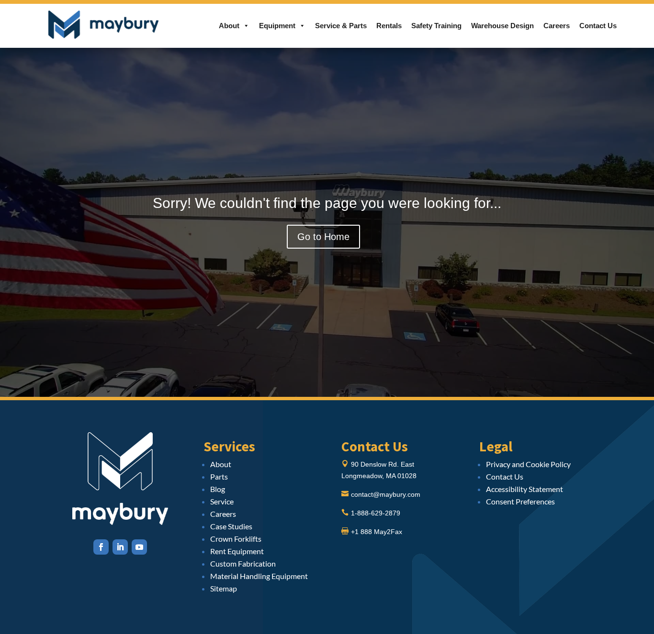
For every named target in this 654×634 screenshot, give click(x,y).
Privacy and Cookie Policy (528, 464)
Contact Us (598, 26)
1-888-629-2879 (375, 513)
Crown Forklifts (235, 538)
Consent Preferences (520, 501)
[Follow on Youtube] (139, 547)
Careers (556, 26)
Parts (219, 476)
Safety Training (436, 26)
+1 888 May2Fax (376, 532)
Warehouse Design (502, 26)
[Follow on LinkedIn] (120, 547)
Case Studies (231, 526)
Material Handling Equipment (259, 575)
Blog (217, 488)
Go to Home (323, 236)
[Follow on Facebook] (101, 547)
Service (222, 501)
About (229, 26)
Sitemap (223, 588)
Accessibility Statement (524, 488)
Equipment (277, 26)
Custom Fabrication (243, 563)
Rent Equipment (237, 551)
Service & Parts (341, 26)
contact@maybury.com (385, 494)
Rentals (389, 26)
